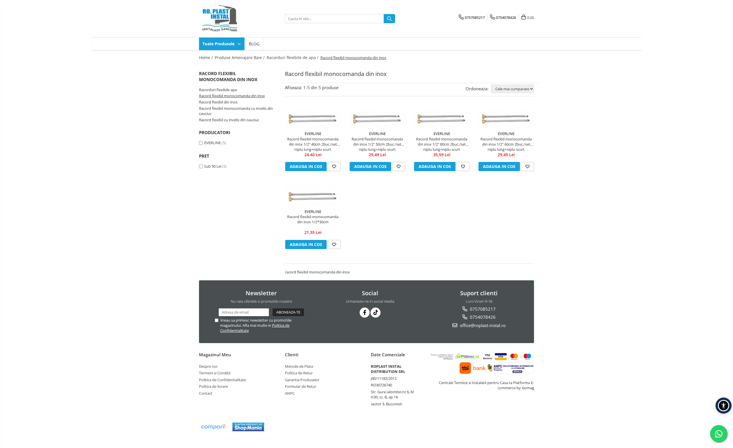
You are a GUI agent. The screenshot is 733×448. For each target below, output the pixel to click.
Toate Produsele (219, 43)
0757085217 (482, 309)
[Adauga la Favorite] (334, 166)
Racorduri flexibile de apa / (293, 57)
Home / (206, 57)
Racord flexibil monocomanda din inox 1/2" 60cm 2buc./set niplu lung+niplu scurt (506, 144)
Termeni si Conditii (214, 372)
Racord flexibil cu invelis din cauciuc (229, 119)
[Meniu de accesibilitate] (724, 406)
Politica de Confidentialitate (222, 379)
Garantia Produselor (302, 379)
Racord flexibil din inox (218, 102)
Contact (205, 393)
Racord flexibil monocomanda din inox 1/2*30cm (312, 219)
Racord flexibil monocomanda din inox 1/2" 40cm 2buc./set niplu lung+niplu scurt (312, 144)
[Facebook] (365, 313)
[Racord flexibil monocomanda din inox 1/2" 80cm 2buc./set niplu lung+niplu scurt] (441, 118)
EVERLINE (212, 142)
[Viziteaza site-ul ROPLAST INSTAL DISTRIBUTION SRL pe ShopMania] (248, 426)
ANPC (290, 393)
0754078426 (482, 317)
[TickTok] (376, 313)
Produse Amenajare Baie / (240, 57)
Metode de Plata (299, 366)
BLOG (254, 43)
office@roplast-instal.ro (482, 325)
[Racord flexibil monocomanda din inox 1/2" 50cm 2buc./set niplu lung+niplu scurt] (377, 118)
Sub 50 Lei (212, 166)
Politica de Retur (299, 372)
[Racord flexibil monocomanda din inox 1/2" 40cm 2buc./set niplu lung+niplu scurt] (312, 118)
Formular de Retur (300, 386)
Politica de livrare (213, 386)
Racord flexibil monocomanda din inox (232, 95)
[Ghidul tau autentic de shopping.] (213, 426)
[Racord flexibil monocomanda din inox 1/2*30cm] (312, 195)
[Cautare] (389, 18)
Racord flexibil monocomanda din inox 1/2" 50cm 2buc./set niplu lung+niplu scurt (377, 144)
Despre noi (208, 366)
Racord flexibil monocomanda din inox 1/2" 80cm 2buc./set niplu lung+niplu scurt (441, 144)
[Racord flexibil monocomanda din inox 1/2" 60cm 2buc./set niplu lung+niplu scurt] (506, 118)
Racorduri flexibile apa (218, 89)
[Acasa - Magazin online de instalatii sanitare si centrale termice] (227, 18)
